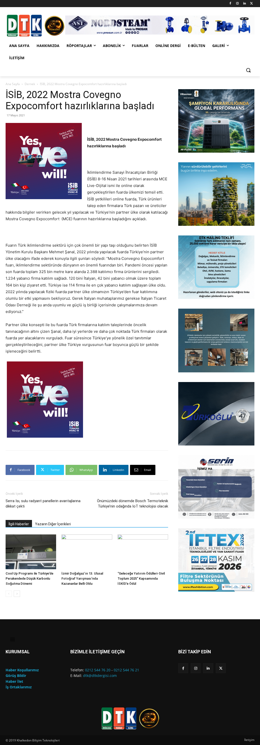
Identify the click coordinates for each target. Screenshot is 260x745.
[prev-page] (9, 594)
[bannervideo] (216, 560)
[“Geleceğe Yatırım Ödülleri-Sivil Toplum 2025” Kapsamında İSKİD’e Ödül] (143, 551)
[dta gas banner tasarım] (216, 340)
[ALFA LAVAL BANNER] (216, 194)
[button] (248, 70)
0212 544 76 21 (126, 670)
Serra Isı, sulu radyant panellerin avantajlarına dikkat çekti (43, 504)
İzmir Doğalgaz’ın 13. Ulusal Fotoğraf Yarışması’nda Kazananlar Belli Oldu (82, 578)
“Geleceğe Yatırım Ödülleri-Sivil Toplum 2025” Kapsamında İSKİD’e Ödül (141, 578)
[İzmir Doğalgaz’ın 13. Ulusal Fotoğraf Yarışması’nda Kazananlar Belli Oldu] (86, 551)
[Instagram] (237, 4)
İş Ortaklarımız (19, 687)
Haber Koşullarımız (22, 670)
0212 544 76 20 (97, 670)
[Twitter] (251, 4)
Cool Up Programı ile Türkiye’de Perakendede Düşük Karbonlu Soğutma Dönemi (29, 578)
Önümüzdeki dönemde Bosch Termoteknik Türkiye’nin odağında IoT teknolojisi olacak (132, 504)
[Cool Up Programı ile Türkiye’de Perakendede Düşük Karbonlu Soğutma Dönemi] (31, 551)
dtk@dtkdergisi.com (100, 675)
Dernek (30, 84)
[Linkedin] (244, 4)
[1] (182, 148)
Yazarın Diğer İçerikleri (53, 524)
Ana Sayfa (13, 84)
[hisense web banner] (216, 121)
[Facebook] (230, 4)
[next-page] (17, 594)
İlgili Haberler (19, 524)
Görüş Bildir (16, 675)
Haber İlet (14, 681)
